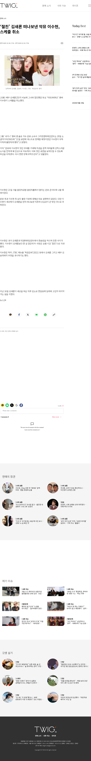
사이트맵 (68, 741)
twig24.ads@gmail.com (49, 745)
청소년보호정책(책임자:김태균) (58, 741)
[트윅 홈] (9, 5)
